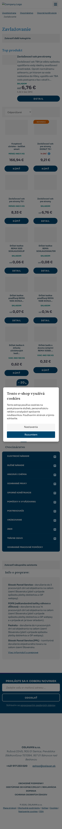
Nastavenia (31, 427)
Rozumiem (31, 434)
